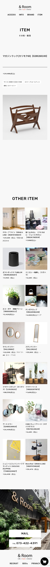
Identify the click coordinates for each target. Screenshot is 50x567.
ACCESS (12, 15)
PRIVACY (36, 563)
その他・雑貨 (25, 36)
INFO (21, 15)
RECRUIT (14, 563)
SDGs (25, 563)
